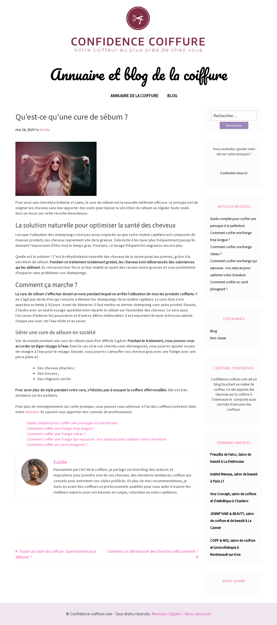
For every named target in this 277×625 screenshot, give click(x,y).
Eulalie (45, 129)
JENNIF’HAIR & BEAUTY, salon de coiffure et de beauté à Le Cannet (232, 520)
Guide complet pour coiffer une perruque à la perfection (72, 422)
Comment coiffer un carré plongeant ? (57, 444)
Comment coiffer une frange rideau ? (56, 433)
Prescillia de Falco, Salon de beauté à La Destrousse (230, 458)
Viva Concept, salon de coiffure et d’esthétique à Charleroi (233, 497)
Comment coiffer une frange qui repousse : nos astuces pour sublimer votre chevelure (97, 439)
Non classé (218, 338)
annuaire (31, 411)
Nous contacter (197, 613)
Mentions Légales (166, 613)
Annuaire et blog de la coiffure (138, 74)
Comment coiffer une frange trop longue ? (60, 428)
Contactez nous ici (234, 173)
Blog (172, 95)
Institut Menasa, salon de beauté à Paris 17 (233, 477)
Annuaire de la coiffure (134, 95)
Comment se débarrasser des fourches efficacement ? (152, 551)
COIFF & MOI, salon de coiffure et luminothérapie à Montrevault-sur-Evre (232, 547)
